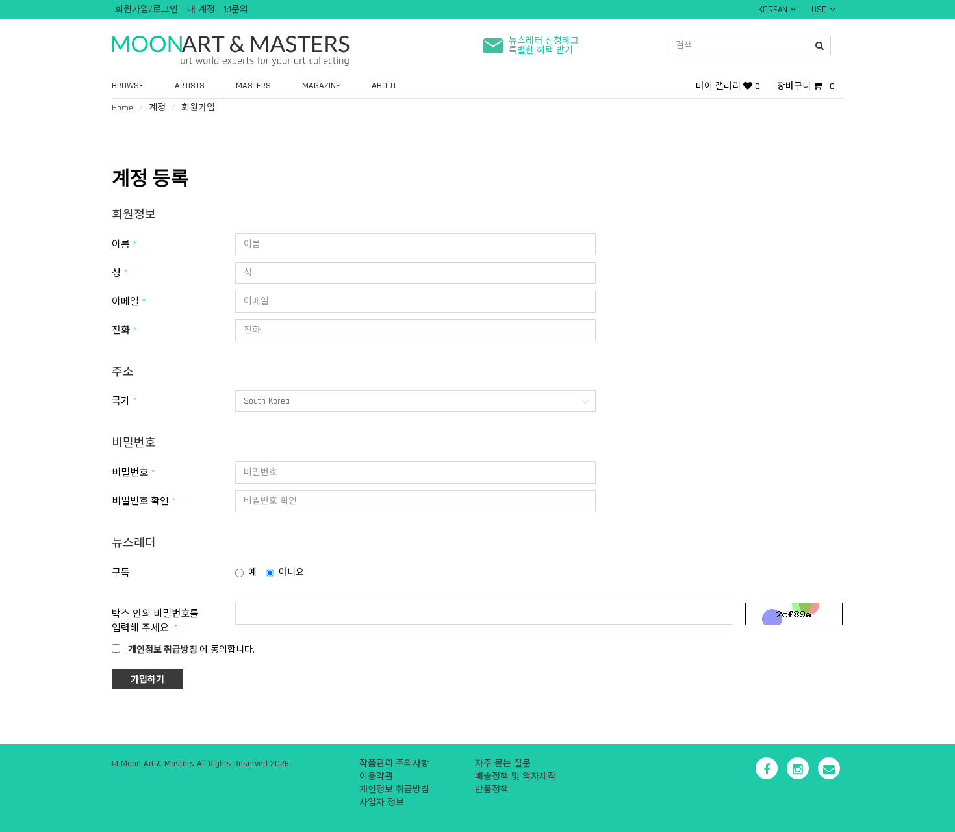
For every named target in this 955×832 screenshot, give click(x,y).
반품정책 (492, 790)
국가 (121, 401)
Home (122, 108)
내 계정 (201, 10)
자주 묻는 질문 (503, 764)
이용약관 (376, 777)
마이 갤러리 (728, 86)
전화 (121, 330)
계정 (157, 108)
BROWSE (128, 86)
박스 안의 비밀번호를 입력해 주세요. (155, 621)
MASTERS (253, 86)
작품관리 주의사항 (394, 764)
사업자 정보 (381, 803)
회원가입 (198, 108)
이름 (121, 245)
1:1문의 (236, 10)
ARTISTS (190, 86)
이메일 (125, 302)
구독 (121, 573)
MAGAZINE (321, 86)
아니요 (291, 572)
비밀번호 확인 (140, 501)
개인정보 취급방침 (394, 790)
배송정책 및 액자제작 (515, 777)
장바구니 (806, 86)
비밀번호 (130, 473)
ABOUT (384, 86)
